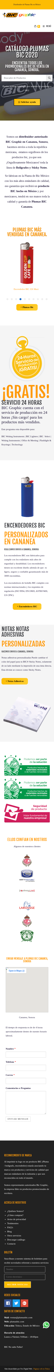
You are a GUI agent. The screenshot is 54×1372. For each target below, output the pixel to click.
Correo (10, 1075)
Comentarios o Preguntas (18, 1088)
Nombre (11, 1049)
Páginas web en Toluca (41, 1369)
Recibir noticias (17, 1285)
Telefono (11, 1062)
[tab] (46, 299)
